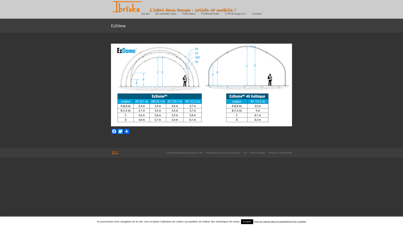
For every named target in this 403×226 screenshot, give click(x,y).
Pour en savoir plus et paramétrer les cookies (280, 221)
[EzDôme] (201, 85)
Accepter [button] (247, 221)
